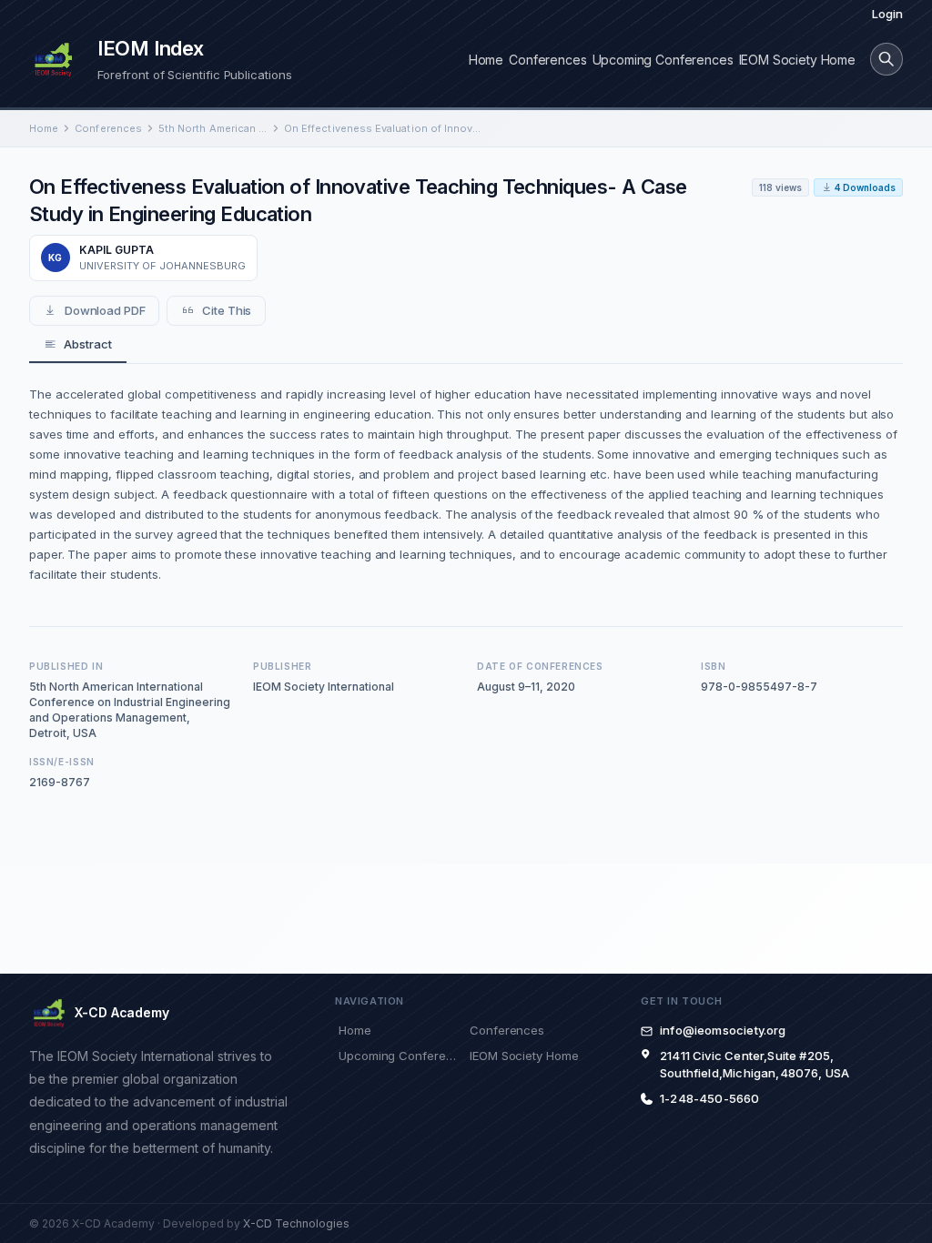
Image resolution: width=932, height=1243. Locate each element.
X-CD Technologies (296, 1223)
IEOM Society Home (797, 59)
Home (486, 59)
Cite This (226, 310)
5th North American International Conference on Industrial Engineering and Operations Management (213, 128)
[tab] (78, 345)
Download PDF (105, 310)
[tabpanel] (466, 484)
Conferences (547, 59)
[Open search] (886, 59)
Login (887, 13)
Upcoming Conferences (663, 59)
